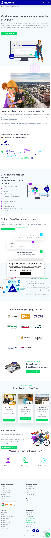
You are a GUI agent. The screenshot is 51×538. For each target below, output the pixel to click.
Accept (25, 273)
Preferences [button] (30, 270)
